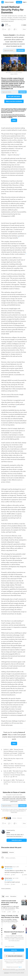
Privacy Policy (19, 962)
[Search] (25, 896)
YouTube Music (21, 116)
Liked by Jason (9, 868)
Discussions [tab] (13, 896)
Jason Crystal (21, 108)
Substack (6, 972)
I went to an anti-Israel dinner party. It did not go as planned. (9, 902)
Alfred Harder (8, 878)
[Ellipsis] (26, 866)
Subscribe (19, 2)
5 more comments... (6, 888)
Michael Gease (8, 866)
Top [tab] (3, 896)
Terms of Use (21, 809)
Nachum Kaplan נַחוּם (10, 909)
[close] (23, 925)
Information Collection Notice (17, 810)
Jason (6, 24)
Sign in (24, 2)
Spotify (10, 117)
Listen (24, 25)
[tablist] (8, 852)
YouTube (3, 117)
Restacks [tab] (11, 852)
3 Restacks (19, 818)
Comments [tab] (5, 852)
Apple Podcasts (12, 116)
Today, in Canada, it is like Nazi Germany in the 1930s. (10, 916)
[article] (14, 906)
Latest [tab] (7, 896)
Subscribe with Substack (15, 956)
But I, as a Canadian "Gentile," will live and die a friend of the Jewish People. (9, 920)
